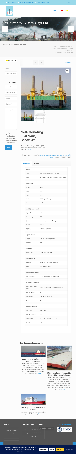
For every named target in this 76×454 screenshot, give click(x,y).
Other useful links (64, 424)
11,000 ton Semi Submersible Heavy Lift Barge (33, 360)
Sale (69, 157)
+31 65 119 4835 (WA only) (26, 2)
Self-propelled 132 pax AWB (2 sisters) (33, 409)
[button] (67, 71)
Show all (68, 62)
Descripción (26, 163)
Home (55, 46)
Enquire (29, 149)
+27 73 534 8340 (12, 2)
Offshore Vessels (65, 46)
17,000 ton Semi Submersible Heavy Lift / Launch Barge (59, 374)
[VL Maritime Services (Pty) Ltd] (9, 11)
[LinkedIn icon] (68, 2)
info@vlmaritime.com (43, 2)
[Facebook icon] (66, 2)
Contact (36, 163)
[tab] (26, 163)
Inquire (39, 373)
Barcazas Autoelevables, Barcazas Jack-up (51, 155)
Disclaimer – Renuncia (46, 428)
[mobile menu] (54, 10)
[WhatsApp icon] (64, 2)
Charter (64, 157)
